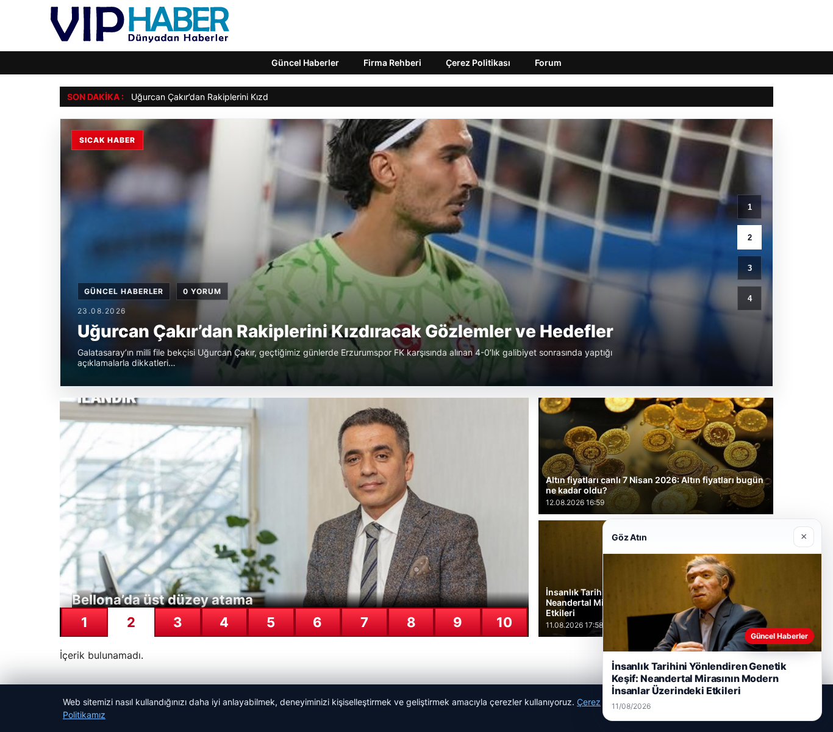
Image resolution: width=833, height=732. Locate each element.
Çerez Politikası (478, 62)
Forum (548, 62)
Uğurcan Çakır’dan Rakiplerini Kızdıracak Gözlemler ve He (245, 97)
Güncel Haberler (305, 62)
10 (504, 622)
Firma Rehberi (392, 62)
